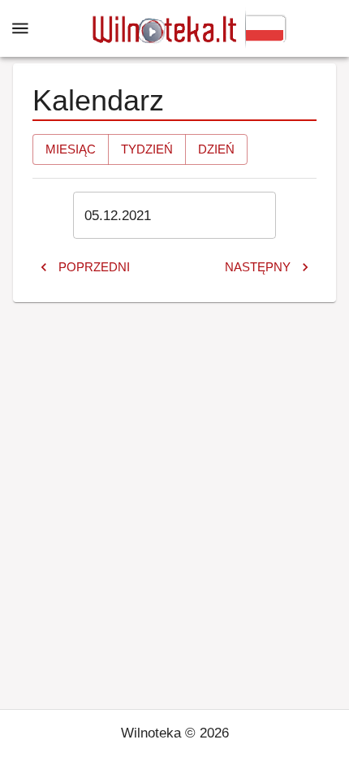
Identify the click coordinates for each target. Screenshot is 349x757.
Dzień (216, 149)
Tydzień (147, 149)
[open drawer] (20, 28)
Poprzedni (94, 267)
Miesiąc (70, 149)
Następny (258, 267)
